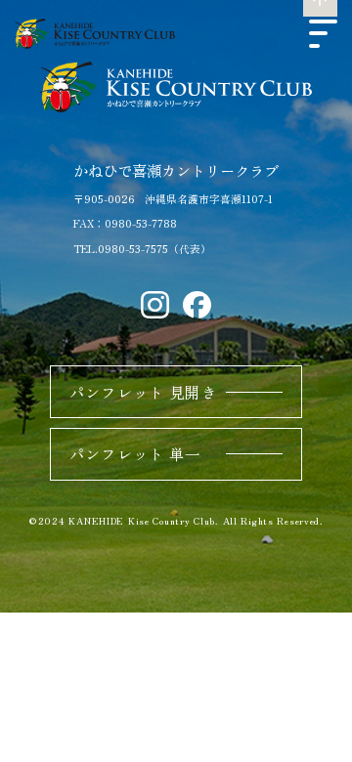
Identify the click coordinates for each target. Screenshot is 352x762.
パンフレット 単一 (134, 453)
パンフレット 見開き (143, 391)
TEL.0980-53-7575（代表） (142, 248)
